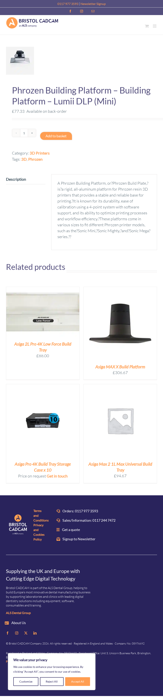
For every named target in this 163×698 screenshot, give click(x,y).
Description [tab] (16, 179)
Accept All (77, 681)
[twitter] (25, 633)
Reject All (52, 681)
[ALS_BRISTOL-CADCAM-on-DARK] (18, 525)
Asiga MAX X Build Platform (120, 366)
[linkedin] (35, 633)
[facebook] (7, 633)
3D (24, 159)
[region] (51, 671)
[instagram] (16, 633)
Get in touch (57, 476)
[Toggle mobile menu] (155, 26)
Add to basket (56, 136)
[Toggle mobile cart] (147, 26)
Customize (25, 681)
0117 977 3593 (67, 4)
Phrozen (35, 159)
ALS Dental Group (18, 613)
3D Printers (40, 153)
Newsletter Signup (93, 4)
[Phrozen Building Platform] (81, 61)
